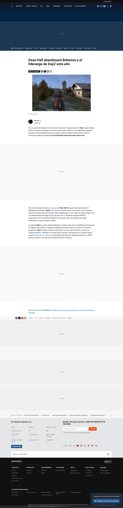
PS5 (47, 431)
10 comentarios (35, 71)
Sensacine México (46, 492)
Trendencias (88, 470)
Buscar (108, 454)
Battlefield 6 (49, 440)
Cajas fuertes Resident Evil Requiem (78, 415)
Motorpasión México (76, 492)
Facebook (42, 71)
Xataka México (15, 492)
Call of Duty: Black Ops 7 (17, 441)
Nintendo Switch (51, 427)
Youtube (104, 6)
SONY (48, 6)
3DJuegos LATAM (30, 492)
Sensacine (44, 470)
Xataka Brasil (15, 495)
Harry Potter (87, 48)
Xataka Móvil (15, 473)
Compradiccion (89, 475)
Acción (41, 318)
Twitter (108, 6)
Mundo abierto (43, 48)
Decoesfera (88, 473)
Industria (47, 318)
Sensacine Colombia (46, 495)
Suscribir (93, 429)
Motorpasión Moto (75, 473)
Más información (63, 506)
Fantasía (52, 48)
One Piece (79, 48)
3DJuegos (29, 470)
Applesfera (14, 475)
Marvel (94, 48)
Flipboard (111, 6)
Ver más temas (16, 446)
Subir (106, 461)
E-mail (51, 71)
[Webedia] (107, 1)
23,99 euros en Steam (42, 235)
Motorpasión (74, 470)
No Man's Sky (33, 434)
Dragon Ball (15, 434)
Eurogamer (55, 208)
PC (41, 6)
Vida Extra (28, 473)
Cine (13, 427)
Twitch (88, 445)
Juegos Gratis (28, 48)
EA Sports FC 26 (34, 440)
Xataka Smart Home (17, 478)
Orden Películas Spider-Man (59, 415)
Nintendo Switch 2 (17, 431)
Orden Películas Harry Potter (97, 415)
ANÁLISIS (19, 6)
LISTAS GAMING (80, 6)
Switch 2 (66, 48)
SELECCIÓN (67, 6)
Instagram (101, 6)
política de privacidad (84, 432)
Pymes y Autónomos (105, 473)
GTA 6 (72, 48)
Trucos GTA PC (46, 415)
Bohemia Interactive (60, 318)
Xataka (13, 470)
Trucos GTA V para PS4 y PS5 (31, 415)
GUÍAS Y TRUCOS (31, 6)
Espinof (43, 473)
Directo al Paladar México (60, 493)
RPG (36, 48)
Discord (98, 6)
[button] (38, 121)
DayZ (70, 318)
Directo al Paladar (60, 470)
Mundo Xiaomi (15, 480)
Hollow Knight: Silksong (50, 435)
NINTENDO (56, 6)
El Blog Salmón (104, 470)
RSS (85, 445)
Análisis (31, 427)
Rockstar (59, 48)
